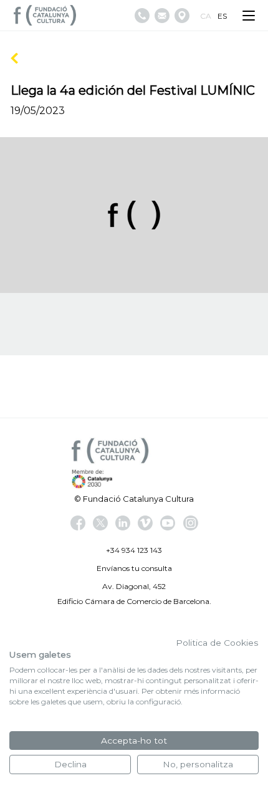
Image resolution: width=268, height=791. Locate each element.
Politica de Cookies (217, 643)
